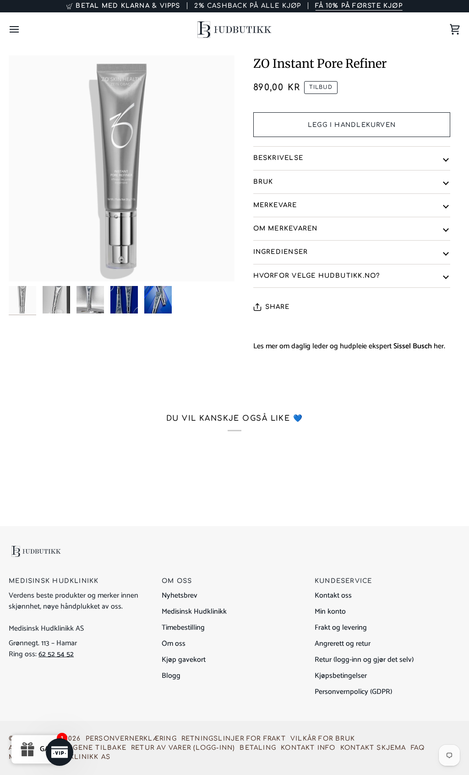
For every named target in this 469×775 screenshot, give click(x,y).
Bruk (263, 181)
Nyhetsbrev (179, 595)
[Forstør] (121, 168)
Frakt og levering (341, 627)
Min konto (330, 611)
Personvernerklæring (131, 738)
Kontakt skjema (373, 747)
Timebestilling (183, 627)
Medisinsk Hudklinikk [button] (53, 580)
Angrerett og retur (343, 644)
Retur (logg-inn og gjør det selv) (364, 660)
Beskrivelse (278, 157)
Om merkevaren (285, 228)
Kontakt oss (333, 595)
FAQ (418, 747)
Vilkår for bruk (322, 738)
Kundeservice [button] (343, 580)
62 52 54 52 (56, 654)
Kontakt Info (308, 747)
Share (277, 306)
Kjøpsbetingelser (341, 676)
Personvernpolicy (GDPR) (353, 692)
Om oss (173, 644)
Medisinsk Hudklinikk (194, 611)
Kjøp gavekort (184, 660)
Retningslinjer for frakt (233, 738)
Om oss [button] (177, 580)
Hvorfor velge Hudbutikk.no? (316, 275)
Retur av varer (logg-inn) (183, 747)
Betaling (258, 747)
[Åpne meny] (22, 29)
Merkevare (275, 205)
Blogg (171, 676)
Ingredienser (280, 251)
